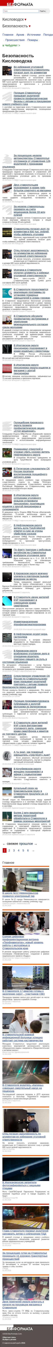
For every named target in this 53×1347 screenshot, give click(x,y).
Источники (34, 34)
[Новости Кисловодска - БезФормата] (17, 3)
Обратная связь (9, 1337)
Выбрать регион (9, 1339)
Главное (8, 34)
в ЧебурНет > (11, 45)
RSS (23, 1343)
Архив (20, 34)
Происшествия (15, 40)
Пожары (32, 40)
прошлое (26, 843)
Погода (48, 34)
